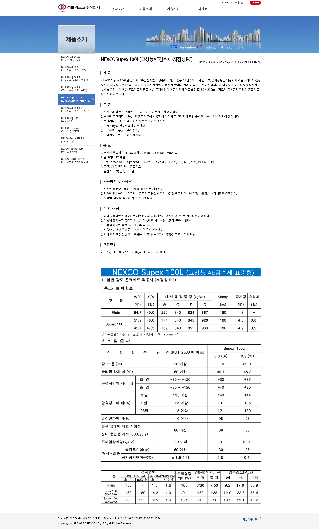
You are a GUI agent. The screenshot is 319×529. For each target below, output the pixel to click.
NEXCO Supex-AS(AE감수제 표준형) (70, 58)
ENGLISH (255, 3)
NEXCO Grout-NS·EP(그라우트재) (72, 140)
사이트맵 (239, 2)
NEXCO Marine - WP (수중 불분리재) (72, 150)
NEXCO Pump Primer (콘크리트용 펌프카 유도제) (75, 161)
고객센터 (201, 9)
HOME (225, 2)
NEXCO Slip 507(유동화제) (69, 120)
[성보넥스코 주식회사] (79, 7)
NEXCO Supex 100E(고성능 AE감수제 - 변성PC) (75, 79)
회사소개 (118, 9)
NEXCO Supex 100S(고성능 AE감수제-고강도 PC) (76, 110)
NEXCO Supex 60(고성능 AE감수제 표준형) (74, 69)
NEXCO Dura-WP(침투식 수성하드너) (71, 130)
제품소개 (145, 9)
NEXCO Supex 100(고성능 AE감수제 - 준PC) (74, 89)
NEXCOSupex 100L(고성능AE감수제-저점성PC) (75, 99)
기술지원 (173, 9)
